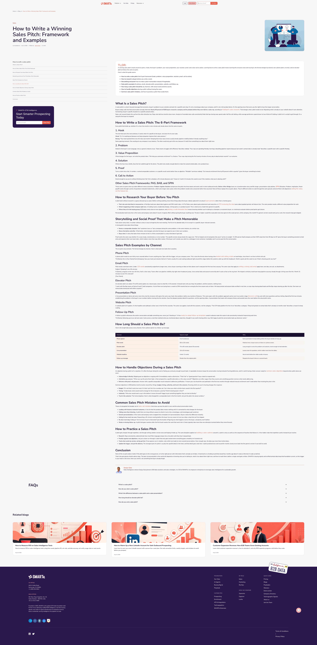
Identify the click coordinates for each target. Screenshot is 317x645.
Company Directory (270, 594)
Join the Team (268, 602)
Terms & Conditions (281, 631)
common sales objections (274, 371)
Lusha (241, 599)
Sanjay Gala (37, 45)
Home (14, 11)
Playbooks (267, 585)
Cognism (241, 596)
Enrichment (217, 599)
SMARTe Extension (220, 608)
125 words (140, 267)
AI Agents (217, 582)
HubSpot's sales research (230, 110)
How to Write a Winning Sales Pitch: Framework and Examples (39, 11)
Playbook (217, 588)
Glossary (266, 588)
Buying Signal (218, 585)
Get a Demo (192, 3)
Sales (14, 23)
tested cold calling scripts (224, 256)
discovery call (252, 296)
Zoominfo (242, 593)
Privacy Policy (279, 636)
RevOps (241, 585)
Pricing (132, 3)
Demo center (268, 591)
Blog (19, 11)
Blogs (265, 582)
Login (185, 3)
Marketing (242, 582)
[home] (106, 3)
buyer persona (210, 201)
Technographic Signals (271, 597)
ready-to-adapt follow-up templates (193, 315)
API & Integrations (220, 602)
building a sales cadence (204, 433)
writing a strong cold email (248, 267)
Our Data (125, 3)
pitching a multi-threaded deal (177, 209)
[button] (118, 3)
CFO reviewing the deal (226, 204)
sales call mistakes (144, 406)
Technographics (219, 605)
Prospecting (218, 596)
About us (266, 600)
